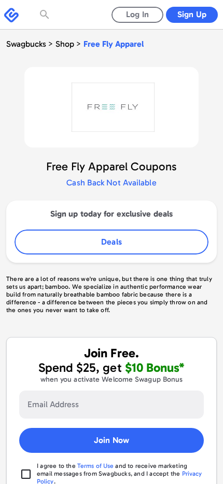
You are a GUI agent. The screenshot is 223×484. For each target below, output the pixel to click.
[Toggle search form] (45, 14)
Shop (64, 44)
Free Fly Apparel (113, 44)
